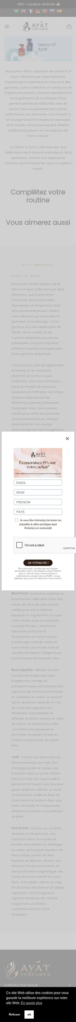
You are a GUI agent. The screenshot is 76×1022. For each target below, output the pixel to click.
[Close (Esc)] (67, 438)
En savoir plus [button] (31, 1003)
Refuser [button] (14, 1014)
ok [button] (29, 1014)
